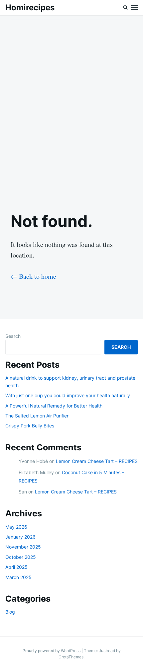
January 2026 (20, 537)
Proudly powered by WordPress (52, 650)
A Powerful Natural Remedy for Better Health (53, 406)
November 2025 (23, 547)
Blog (10, 612)
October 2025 (20, 557)
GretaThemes (71, 656)
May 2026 (16, 527)
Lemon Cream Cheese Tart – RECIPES (97, 461)
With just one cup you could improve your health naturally (67, 395)
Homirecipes (30, 7)
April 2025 (16, 567)
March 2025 (18, 577)
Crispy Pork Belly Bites (29, 425)
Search (13, 336)
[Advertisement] (71, 108)
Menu (134, 7)
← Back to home (33, 276)
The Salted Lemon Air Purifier (37, 415)
